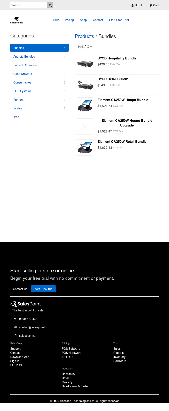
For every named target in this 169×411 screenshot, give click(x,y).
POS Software (71, 348)
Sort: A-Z (83, 46)
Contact (98, 20)
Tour (56, 20)
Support (15, 348)
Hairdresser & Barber (75, 386)
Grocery (67, 382)
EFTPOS (16, 365)
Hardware (119, 361)
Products (84, 35)
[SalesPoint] (16, 19)
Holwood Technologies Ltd (77, 401)
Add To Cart (142, 64)
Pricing (69, 20)
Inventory (119, 357)
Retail (65, 378)
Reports (118, 353)
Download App (19, 357)
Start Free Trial (119, 20)
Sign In (14, 361)
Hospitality (68, 374)
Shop (83, 20)
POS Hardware (71, 353)
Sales (117, 348)
